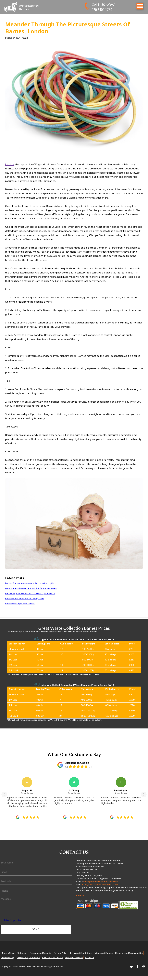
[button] (4, 794)
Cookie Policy (7, 957)
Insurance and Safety (52, 957)
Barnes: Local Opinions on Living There (24, 598)
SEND (35, 929)
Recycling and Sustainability (129, 953)
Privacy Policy (60, 953)
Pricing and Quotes (103, 953)
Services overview (74, 957)
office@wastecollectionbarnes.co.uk (101, 881)
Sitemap (80, 895)
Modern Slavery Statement (14, 953)
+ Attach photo (11, 920)
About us (89, 957)
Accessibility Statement (28, 957)
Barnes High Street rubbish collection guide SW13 (30, 593)
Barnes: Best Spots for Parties (20, 603)
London (9, 164)
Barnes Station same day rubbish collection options (30, 583)
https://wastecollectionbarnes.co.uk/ (100, 884)
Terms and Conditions (80, 953)
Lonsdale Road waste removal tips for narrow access (31, 588)
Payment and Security (40, 953)
